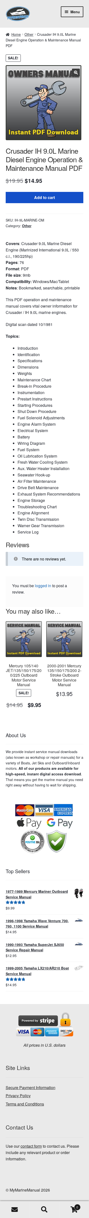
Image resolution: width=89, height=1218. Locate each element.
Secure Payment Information (30, 1087)
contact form (31, 1146)
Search (44, 1209)
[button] (76, 72)
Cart (68, 1205)
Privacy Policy (18, 1095)
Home (16, 34)
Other (28, 34)
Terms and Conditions (25, 1104)
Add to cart (44, 197)
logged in (43, 585)
